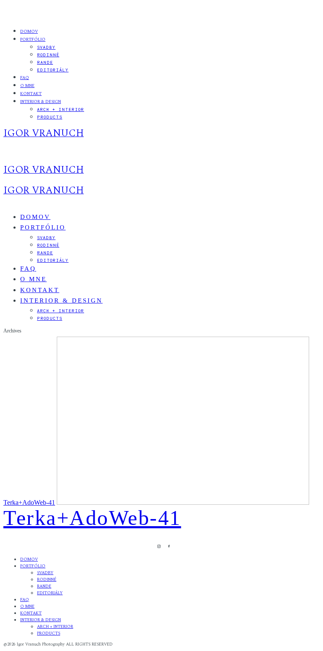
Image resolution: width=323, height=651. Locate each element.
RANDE (45, 62)
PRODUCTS (49, 116)
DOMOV (29, 31)
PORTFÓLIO (32, 39)
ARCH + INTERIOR (60, 109)
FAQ (24, 77)
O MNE (27, 85)
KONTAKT (31, 93)
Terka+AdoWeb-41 (29, 502)
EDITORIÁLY (53, 69)
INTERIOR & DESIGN (40, 101)
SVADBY (46, 47)
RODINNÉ (48, 54)
